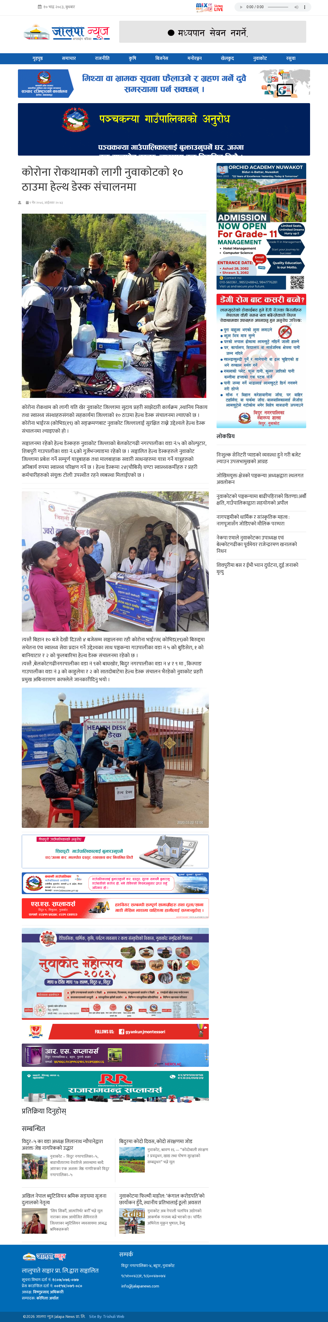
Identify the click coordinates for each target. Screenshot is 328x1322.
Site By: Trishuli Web (106, 1316)
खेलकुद (227, 58)
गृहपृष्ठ (38, 58)
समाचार (69, 58)
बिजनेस (161, 58)
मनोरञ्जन (195, 58)
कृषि (132, 58)
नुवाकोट (260, 58)
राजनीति (102, 58)
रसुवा (290, 58)
